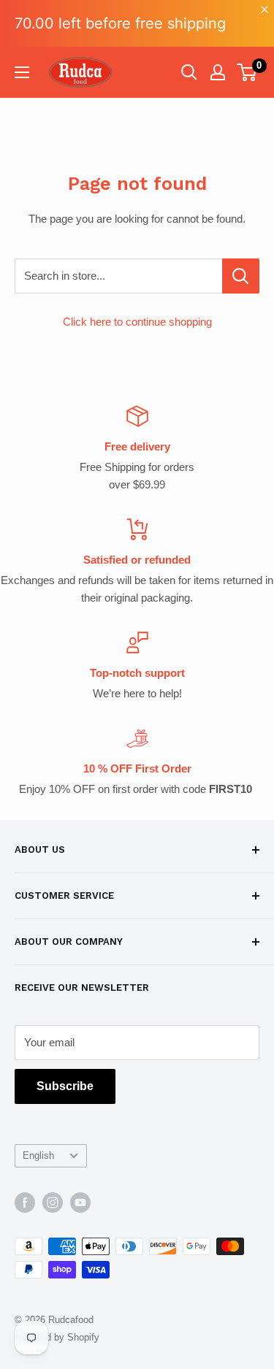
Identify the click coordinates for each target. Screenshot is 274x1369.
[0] (247, 72)
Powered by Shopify (57, 1337)
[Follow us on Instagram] (52, 1202)
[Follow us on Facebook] (25, 1202)
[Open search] (189, 72)
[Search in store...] (240, 276)
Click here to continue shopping (137, 321)
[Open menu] (22, 72)
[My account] (217, 72)
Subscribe (65, 1086)
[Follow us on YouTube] (80, 1202)
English (38, 1155)
